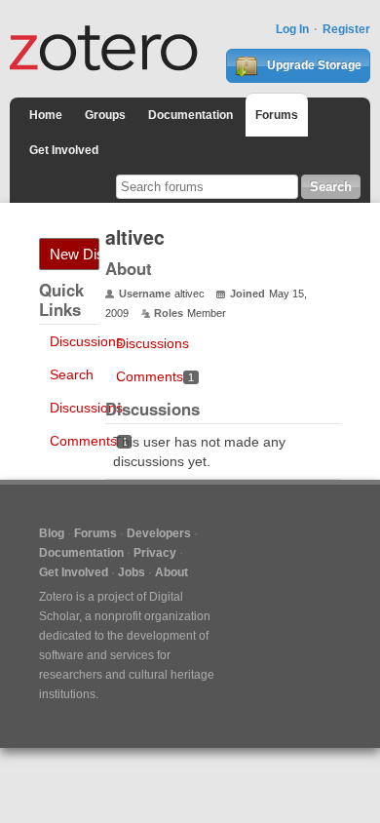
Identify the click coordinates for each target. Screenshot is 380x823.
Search (72, 374)
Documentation (190, 115)
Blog (51, 533)
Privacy (154, 553)
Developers (159, 533)
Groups (105, 115)
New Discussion (74, 254)
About (171, 572)
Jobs (131, 572)
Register (346, 29)
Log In (292, 29)
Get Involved (63, 150)
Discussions (86, 341)
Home (45, 115)
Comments (89, 441)
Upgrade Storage (312, 65)
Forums (276, 115)
